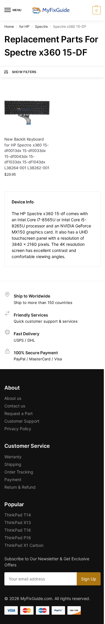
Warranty (13, 456)
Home (9, 26)
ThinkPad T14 (17, 514)
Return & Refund (20, 487)
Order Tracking (18, 471)
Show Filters (24, 72)
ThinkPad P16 (17, 537)
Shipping (12, 464)
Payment (12, 479)
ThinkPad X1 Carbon (23, 545)
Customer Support (21, 421)
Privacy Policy (17, 428)
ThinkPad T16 (17, 530)
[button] (96, 10)
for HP (24, 26)
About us (12, 398)
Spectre (41, 26)
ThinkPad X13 (17, 522)
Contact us (14, 405)
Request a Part (18, 413)
